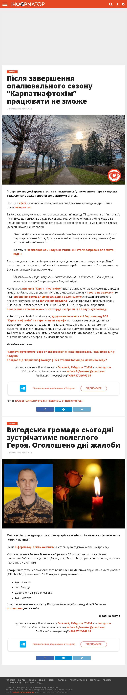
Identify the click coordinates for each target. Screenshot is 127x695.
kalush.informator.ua (23, 692)
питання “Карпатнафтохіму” (42, 288)
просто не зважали (100, 292)
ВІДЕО (40, 682)
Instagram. (105, 367)
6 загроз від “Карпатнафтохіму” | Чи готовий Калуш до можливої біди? (57, 360)
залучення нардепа (53, 301)
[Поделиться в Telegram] (63, 657)
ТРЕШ (51, 680)
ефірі (22, 203)
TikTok (88, 367)
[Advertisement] (63, 38)
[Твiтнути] (82, 408)
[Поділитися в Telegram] (63, 408)
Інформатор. (23, 207)
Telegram (77, 367)
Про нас (107, 680)
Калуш (19, 401)
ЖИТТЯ (21, 680)
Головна (10, 680)
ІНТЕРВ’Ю (29, 682)
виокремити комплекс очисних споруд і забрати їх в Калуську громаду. (57, 309)
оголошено (14, 608)
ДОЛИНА (62, 680)
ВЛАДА (32, 680)
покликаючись (43, 547)
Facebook (64, 367)
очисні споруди (72, 401)
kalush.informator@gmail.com (85, 371)
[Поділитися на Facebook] (45, 408)
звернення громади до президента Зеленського (48, 296)
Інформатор (23, 547)
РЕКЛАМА (95, 680)
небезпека (54, 401)
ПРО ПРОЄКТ (15, 682)
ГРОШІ (42, 680)
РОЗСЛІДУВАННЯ (78, 680)
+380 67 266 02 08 (80, 375)
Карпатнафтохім (36, 401)
